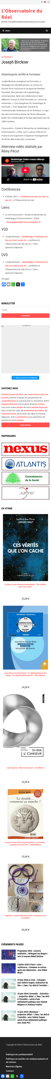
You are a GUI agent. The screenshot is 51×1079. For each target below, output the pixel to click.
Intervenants (7, 57)
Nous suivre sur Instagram (26, 378)
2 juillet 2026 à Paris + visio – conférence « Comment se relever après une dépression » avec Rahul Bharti (32, 968)
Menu (7, 30)
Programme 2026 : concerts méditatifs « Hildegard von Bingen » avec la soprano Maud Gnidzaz (32, 954)
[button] (25, 349)
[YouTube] (45, 1)
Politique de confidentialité (19, 1054)
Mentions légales (14, 1066)
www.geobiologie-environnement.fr (23, 222)
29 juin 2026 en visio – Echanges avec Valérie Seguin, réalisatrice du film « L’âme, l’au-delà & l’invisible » (32, 983)
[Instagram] (48, 1)
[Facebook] (42, 1)
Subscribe (25, 315)
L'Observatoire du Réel (21, 13)
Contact (10, 1070)
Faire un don (25, 425)
